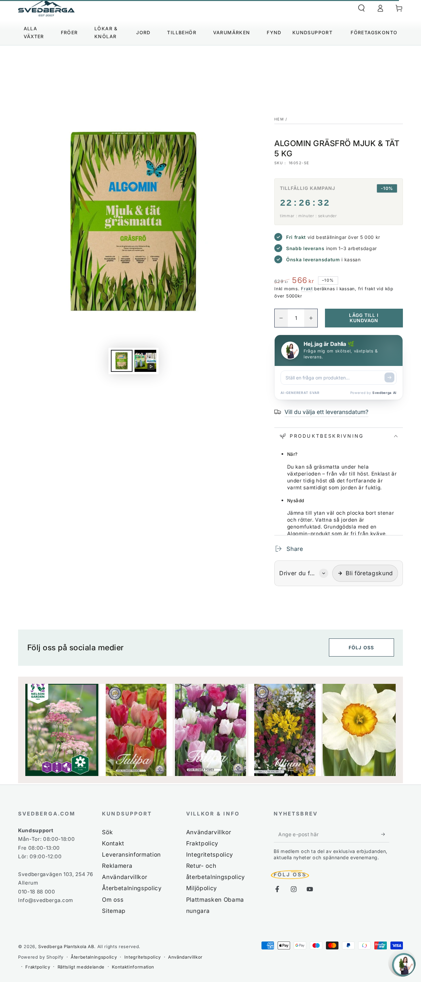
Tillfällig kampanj (307, 188)
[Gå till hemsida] (46, 8)
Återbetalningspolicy (131, 888)
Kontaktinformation (133, 966)
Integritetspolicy (209, 854)
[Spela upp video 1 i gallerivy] (145, 361)
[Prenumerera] (385, 834)
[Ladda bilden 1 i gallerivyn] (122, 361)
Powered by (373, 393)
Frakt (306, 288)
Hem (279, 119)
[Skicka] (389, 377)
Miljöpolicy (201, 888)
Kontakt (113, 843)
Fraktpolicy (202, 843)
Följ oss (361, 647)
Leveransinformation (131, 854)
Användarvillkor (124, 876)
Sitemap (114, 910)
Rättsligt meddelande (81, 966)
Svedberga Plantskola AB (66, 946)
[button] (361, 8)
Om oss (112, 899)
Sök (107, 832)
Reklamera (117, 865)
